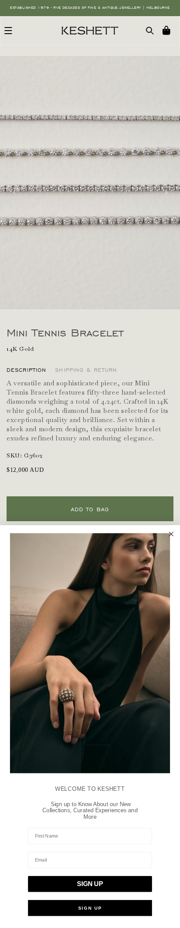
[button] (8, 30)
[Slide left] (14, 192)
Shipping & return (86, 370)
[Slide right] (166, 192)
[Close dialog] (171, 534)
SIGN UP (90, 883)
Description (26, 370)
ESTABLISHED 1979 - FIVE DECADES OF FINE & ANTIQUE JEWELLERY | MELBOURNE (90, 8)
